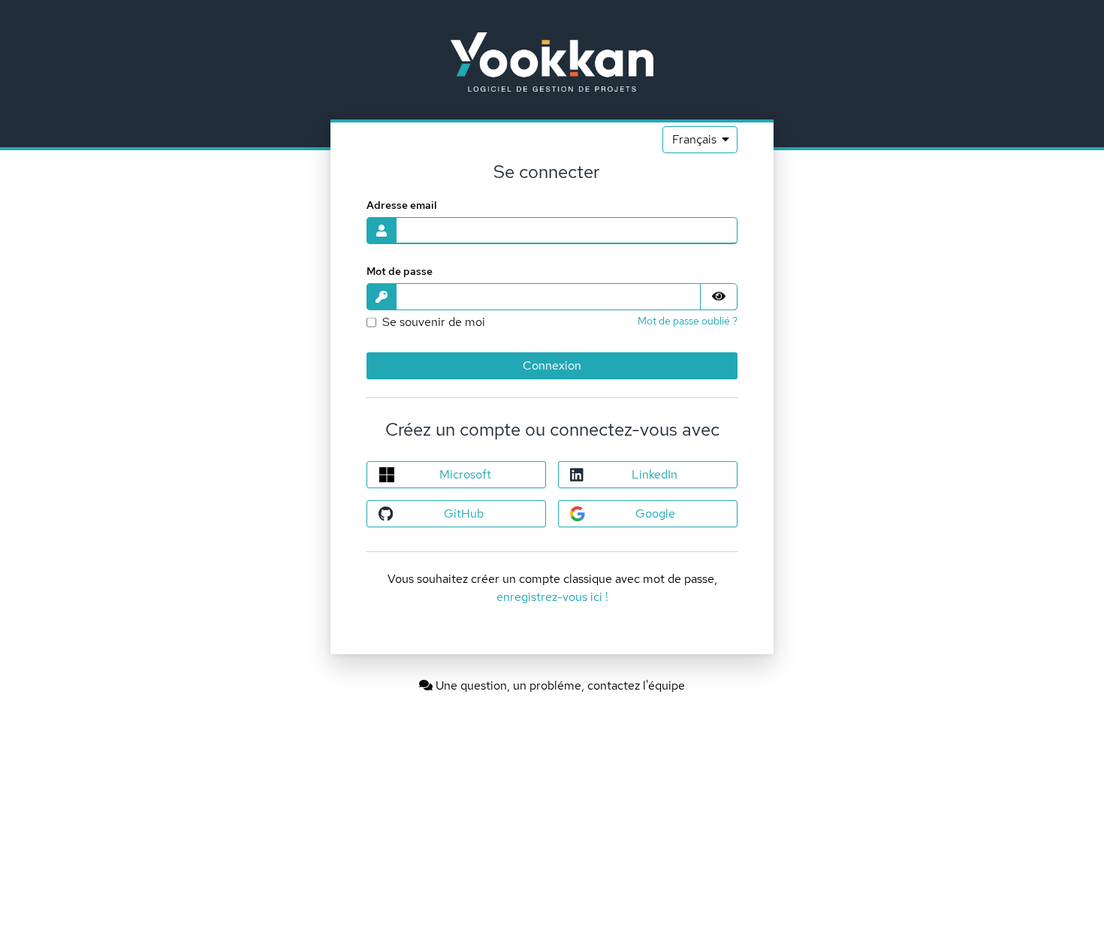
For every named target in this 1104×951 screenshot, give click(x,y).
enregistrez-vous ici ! (552, 597)
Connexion (552, 365)
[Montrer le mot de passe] (719, 296)
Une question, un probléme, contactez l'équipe (559, 685)
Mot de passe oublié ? (688, 321)
